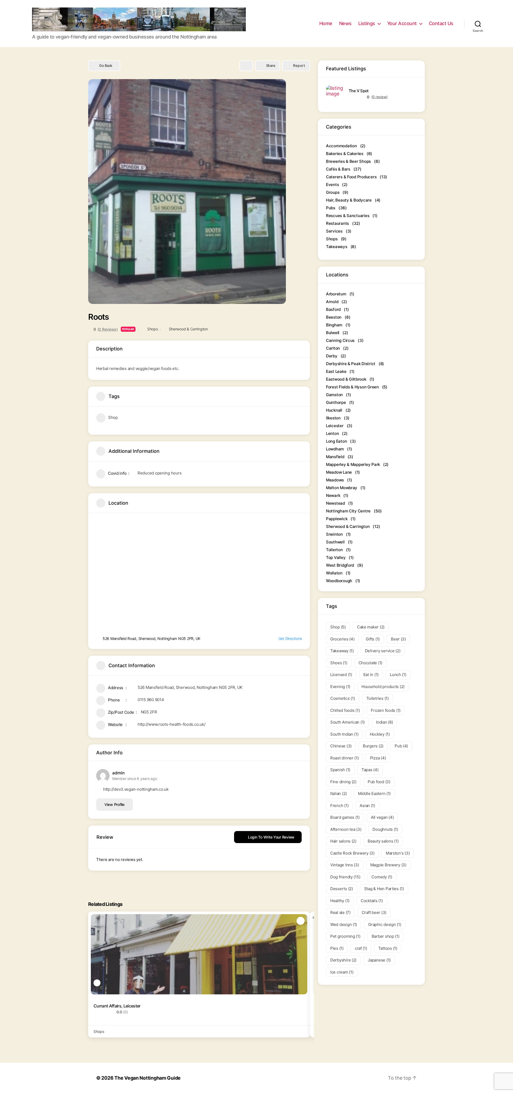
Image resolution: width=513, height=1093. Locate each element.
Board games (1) (345, 817)
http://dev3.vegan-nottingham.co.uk (136, 789)
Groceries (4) (342, 639)
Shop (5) (338, 626)
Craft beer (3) (374, 912)
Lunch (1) (398, 674)
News (345, 23)
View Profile (114, 804)
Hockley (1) (380, 734)
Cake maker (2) (370, 626)
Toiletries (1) (377, 698)
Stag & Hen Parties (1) (384, 888)
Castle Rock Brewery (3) (352, 853)
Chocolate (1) (371, 662)
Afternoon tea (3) (345, 829)
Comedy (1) (381, 876)
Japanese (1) (379, 960)
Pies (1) (337, 948)
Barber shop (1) (385, 936)
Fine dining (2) (343, 781)
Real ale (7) (340, 912)
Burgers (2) (373, 745)
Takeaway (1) (342, 650)
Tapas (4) (370, 769)
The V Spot (359, 91)
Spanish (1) (340, 769)
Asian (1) (367, 805)
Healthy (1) (339, 900)
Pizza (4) (378, 757)
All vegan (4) (382, 817)
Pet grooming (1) (345, 936)
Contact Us (441, 23)
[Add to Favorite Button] (246, 65)
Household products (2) (383, 686)
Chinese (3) (341, 745)
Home (325, 23)
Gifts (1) (373, 639)
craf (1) (361, 948)
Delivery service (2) (383, 650)
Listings (366, 23)
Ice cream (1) (341, 972)
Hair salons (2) (343, 841)
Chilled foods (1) (345, 710)
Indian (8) (384, 722)
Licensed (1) (341, 674)
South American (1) (347, 722)
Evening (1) (340, 686)
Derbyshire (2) (343, 960)
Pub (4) (401, 745)
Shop (113, 417)
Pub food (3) (379, 781)
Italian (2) (338, 793)
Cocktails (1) (372, 900)
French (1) (339, 805)
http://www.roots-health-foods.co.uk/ (171, 724)
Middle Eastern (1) (374, 793)
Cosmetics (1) (342, 698)
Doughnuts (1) (385, 829)
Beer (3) (398, 639)
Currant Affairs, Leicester (117, 1006)
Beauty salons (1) (383, 841)
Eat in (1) (371, 674)
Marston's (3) (398, 853)
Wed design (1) (343, 924)
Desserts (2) (341, 888)
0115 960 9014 (151, 699)
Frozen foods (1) (386, 710)
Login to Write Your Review (271, 837)
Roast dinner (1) (344, 757)
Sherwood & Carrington (188, 329)
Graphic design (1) (384, 924)
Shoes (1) (338, 662)
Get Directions (290, 638)
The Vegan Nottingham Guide (147, 1078)
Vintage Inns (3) (344, 864)
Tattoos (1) (387, 948)
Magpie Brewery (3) (388, 864)
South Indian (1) (344, 734)
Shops (152, 329)
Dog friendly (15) (345, 876)
